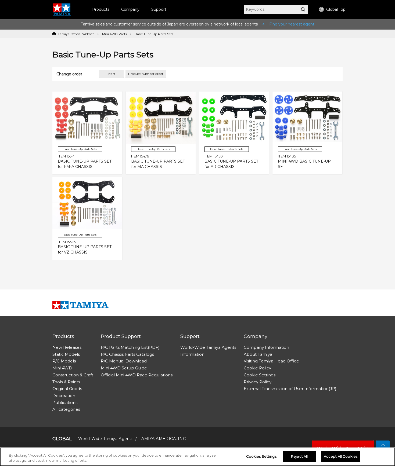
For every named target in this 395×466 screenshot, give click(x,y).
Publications (64, 402)
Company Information (266, 347)
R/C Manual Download (124, 361)
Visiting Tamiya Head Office (271, 361)
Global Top (336, 9)
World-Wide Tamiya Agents (208, 347)
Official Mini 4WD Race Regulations (137, 374)
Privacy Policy (257, 381)
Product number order (145, 74)
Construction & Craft (72, 374)
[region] (197, 456)
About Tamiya (258, 354)
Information (192, 354)
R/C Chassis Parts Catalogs (127, 354)
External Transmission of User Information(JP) (290, 388)
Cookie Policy (257, 367)
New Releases (66, 347)
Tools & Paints (66, 381)
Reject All (299, 456)
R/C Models (64, 361)
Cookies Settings (261, 456)
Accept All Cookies (340, 456)
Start (111, 74)
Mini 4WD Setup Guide (124, 367)
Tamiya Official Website (76, 34)
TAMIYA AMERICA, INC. (162, 438)
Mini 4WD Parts (114, 34)
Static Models (66, 354)
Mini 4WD (62, 367)
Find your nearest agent (291, 24)
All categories (66, 409)
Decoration (63, 395)
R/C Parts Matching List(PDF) (130, 347)
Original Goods (67, 388)
